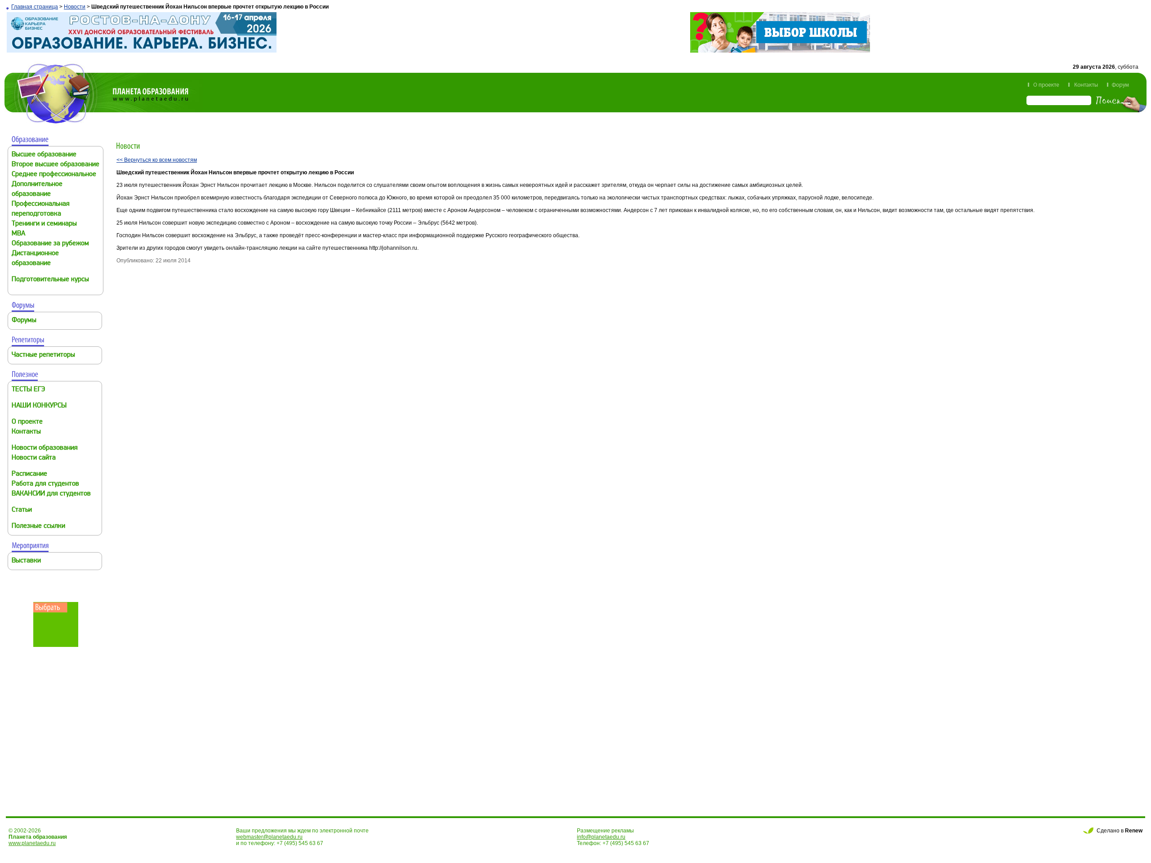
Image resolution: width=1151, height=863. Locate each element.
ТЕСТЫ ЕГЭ (28, 389)
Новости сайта (34, 458)
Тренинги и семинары (44, 224)
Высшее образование (44, 154)
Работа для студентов (45, 484)
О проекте (27, 422)
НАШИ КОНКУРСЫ (39, 406)
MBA (18, 233)
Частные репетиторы (43, 355)
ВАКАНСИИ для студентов (51, 494)
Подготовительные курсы (50, 279)
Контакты (26, 432)
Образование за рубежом (50, 243)
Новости (74, 7)
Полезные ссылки (38, 526)
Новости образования (45, 448)
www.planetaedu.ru (32, 843)
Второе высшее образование (55, 164)
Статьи (22, 510)
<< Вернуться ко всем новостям (156, 160)
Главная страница (34, 7)
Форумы (24, 320)
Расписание (29, 474)
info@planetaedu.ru (601, 837)
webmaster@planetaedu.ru (269, 837)
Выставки (26, 561)
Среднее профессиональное (54, 174)
